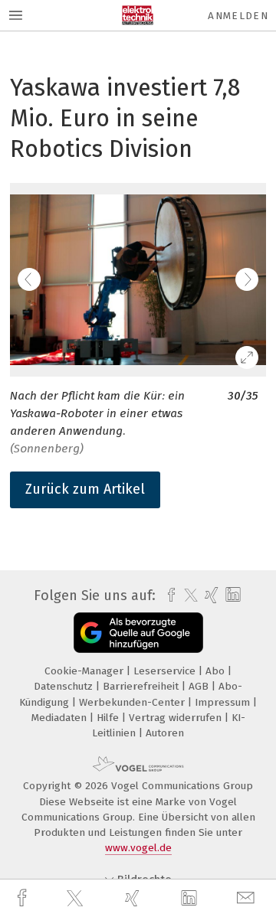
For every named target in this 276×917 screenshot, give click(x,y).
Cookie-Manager (85, 670)
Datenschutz (65, 686)
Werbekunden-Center (133, 702)
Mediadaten (60, 717)
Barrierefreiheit (142, 686)
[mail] (247, 898)
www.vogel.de (138, 847)
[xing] (134, 898)
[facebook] (24, 898)
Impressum (224, 702)
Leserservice (166, 670)
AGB (200, 686)
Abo (216, 670)
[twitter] (76, 898)
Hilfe (109, 717)
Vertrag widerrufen (177, 717)
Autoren (165, 732)
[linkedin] (190, 899)
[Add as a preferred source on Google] (138, 632)
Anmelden (238, 15)
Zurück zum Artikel (85, 489)
